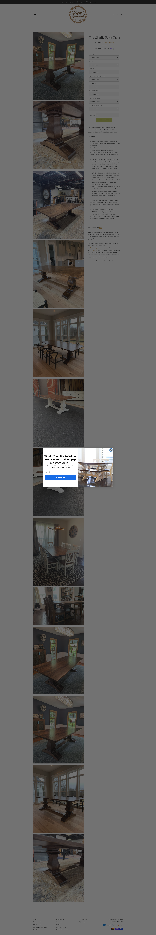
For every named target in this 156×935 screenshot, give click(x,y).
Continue (60, 477)
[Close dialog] (110, 450)
